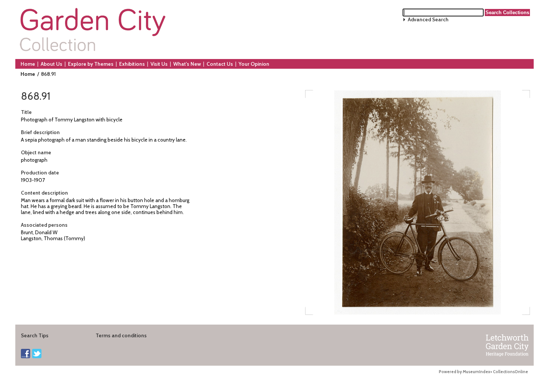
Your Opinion (254, 64)
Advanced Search (428, 19)
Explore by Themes (91, 64)
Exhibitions (132, 64)
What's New (187, 64)
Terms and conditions (121, 335)
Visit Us (159, 64)
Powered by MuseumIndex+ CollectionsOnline (483, 371)
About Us (51, 64)
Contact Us (220, 64)
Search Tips (35, 335)
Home (28, 64)
